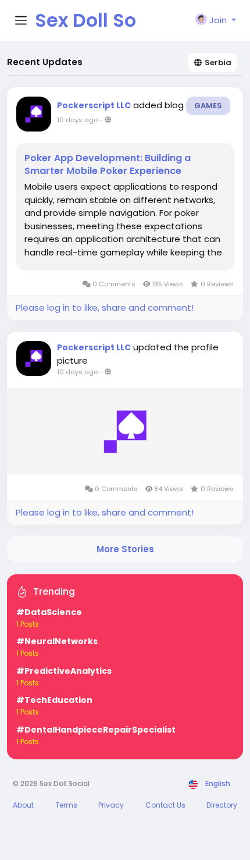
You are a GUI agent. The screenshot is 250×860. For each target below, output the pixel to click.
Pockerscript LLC (94, 105)
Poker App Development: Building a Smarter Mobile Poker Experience (107, 164)
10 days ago (77, 120)
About (23, 805)
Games (208, 105)
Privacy (111, 805)
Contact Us (165, 805)
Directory (221, 805)
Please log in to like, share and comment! (105, 307)
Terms (66, 805)
